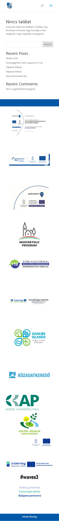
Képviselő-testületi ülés (16, 76)
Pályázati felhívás (14, 67)
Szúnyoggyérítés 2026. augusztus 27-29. (24, 62)
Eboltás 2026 (12, 58)
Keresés (48, 44)
